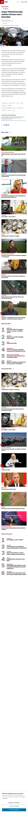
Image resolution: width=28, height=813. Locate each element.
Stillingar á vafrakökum (14, 802)
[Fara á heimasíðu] (5, 2)
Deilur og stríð (4, 6)
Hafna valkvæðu (14, 806)
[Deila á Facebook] (3, 9)
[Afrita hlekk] (2, 9)
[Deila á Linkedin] (7, 9)
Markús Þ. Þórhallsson (6, 20)
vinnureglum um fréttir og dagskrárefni (19, 120)
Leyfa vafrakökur (14, 809)
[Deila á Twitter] (5, 9)
